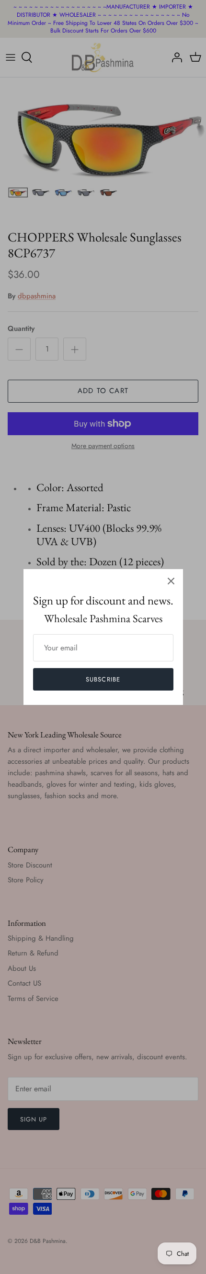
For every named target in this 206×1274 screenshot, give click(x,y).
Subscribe (103, 679)
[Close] (171, 581)
